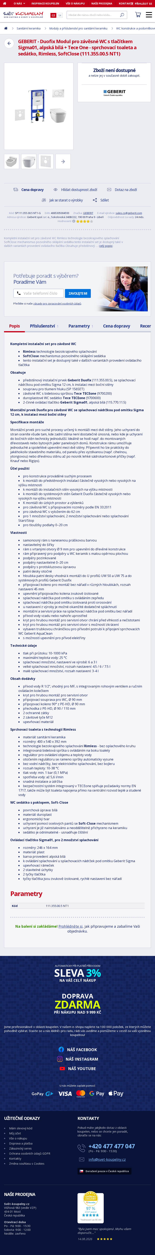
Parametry (80, 326)
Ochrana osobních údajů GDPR (29, 1153)
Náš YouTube (82, 1068)
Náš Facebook (82, 1049)
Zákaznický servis (20, 1148)
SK (59, 15)
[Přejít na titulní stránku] (23, 15)
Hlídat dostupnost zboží (79, 189)
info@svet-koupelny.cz (107, 1159)
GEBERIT (88, 213)
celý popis (105, 246)
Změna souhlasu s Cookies (26, 1163)
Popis (14, 326)
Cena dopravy (116, 326)
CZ (53, 15)
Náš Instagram (82, 1059)
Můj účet (15, 1133)
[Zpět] (9, 43)
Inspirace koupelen (45, 3)
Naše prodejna (101, 3)
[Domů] (6, 3)
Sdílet (105, 200)
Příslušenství (44, 326)
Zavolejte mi (78, 293)
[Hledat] (122, 15)
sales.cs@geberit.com (129, 213)
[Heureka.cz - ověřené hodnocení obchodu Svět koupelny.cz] (91, 1222)
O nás (18, 3)
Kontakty (15, 1158)
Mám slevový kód (20, 1128)
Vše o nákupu (75, 3)
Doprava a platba (20, 1143)
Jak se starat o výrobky (66, 200)
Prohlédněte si (71, 926)
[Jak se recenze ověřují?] (73, 221)
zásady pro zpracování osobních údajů (57, 303)
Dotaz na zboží (126, 189)
